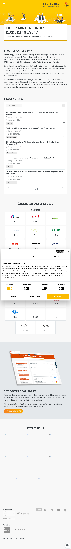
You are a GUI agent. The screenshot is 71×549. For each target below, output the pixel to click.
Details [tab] (35, 257)
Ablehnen (13, 296)
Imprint (5, 538)
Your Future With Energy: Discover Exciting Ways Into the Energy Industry (30, 128)
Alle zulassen (58, 296)
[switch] (26, 288)
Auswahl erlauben (35, 296)
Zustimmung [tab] (12, 257)
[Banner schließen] (68, 251)
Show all (35, 189)
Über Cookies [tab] (58, 257)
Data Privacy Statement (18, 538)
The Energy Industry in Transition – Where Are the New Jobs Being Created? (31, 158)
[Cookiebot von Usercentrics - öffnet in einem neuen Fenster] (56, 251)
